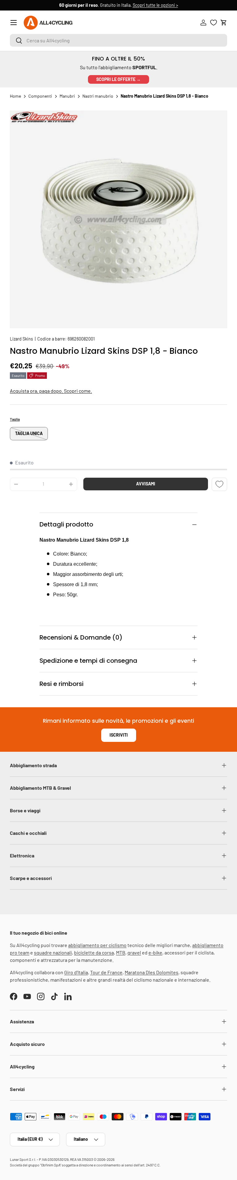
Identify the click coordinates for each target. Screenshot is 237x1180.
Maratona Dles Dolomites (151, 972)
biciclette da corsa (94, 952)
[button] (223, 22)
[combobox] (118, 40)
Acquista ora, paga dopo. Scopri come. (51, 391)
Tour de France (106, 972)
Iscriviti (119, 735)
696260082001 (81, 338)
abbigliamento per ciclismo (97, 945)
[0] (213, 22)
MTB (120, 952)
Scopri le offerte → (118, 79)
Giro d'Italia (76, 972)
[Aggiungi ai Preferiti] (219, 484)
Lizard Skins (21, 338)
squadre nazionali (53, 952)
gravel (134, 952)
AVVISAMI (145, 483)
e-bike (155, 952)
